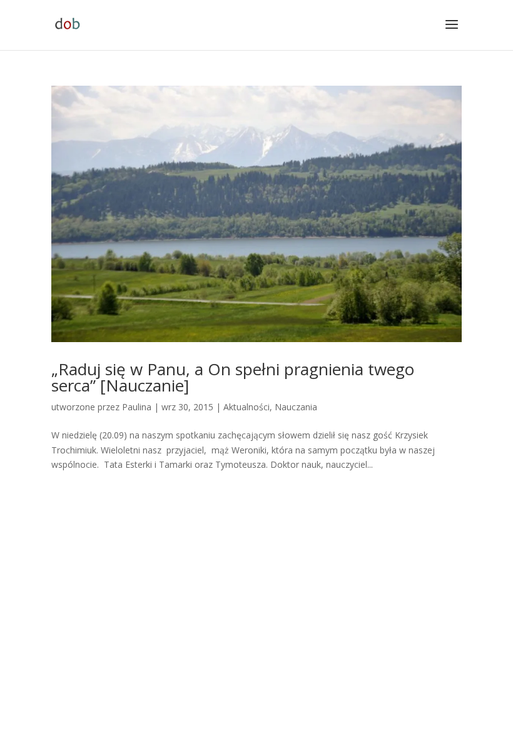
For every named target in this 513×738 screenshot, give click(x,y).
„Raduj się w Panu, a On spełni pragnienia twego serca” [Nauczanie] (232, 377)
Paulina (136, 407)
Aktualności (246, 407)
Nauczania (296, 407)
